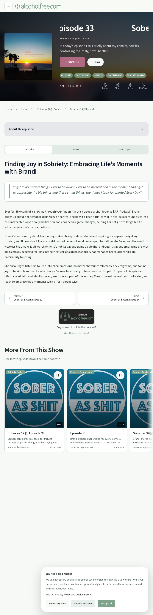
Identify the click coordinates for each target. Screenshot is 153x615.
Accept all (106, 603)
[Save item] (58, 375)
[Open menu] (8, 6)
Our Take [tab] (29, 149)
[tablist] (76, 149)
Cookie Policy (83, 595)
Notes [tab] (76, 149)
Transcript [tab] (124, 149)
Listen (70, 62)
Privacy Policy (63, 595)
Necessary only (57, 603)
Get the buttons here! (76, 333)
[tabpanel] (76, 219)
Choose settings (83, 603)
